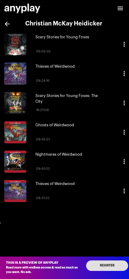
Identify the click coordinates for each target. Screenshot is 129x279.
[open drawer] (120, 8)
